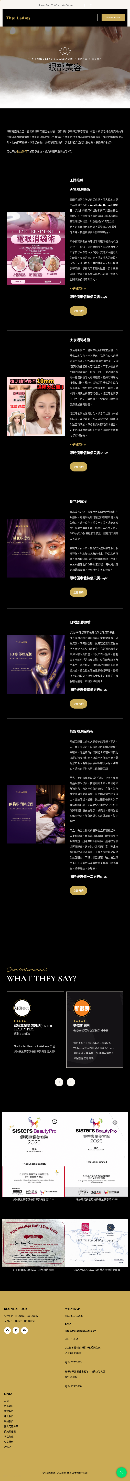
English (17, 1475)
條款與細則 (10, 1431)
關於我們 (9, 1411)
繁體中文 (8, 1475)
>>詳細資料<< (78, 288)
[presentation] (59, 1082)
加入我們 (9, 1416)
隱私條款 (9, 1436)
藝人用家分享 (11, 1426)
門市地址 (9, 1405)
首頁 (6, 1400)
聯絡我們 (22, 151)
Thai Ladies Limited (77, 1472)
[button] (5, 1157)
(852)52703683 (74, 1315)
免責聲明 (9, 1441)
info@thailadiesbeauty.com (80, 1330)
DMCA (7, 1446)
